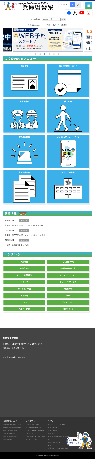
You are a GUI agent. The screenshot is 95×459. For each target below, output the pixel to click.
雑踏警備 (24, 262)
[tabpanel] (48, 39)
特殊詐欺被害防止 (68, 268)
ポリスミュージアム (68, 275)
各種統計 (24, 296)
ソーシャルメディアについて (35, 436)
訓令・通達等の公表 (10, 430)
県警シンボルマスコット (56, 442)
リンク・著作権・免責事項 (35, 430)
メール (68, 296)
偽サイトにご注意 (32, 439)
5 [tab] (54, 54)
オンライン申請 (24, 289)
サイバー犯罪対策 (24, 275)
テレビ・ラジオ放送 (68, 282)
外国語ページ (68, 309)
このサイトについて (32, 424)
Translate (63, 25)
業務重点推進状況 (9, 433)
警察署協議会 (7, 439)
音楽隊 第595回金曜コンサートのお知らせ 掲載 (25, 235)
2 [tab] (40, 54)
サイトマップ (30, 433)
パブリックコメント (68, 302)
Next (80, 40)
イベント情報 (52, 427)
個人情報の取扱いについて (35, 427)
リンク (50, 445)
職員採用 (68, 289)
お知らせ (24, 282)
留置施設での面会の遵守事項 (58, 448)
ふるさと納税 (24, 309)
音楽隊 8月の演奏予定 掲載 (16, 245)
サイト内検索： (35, 19)
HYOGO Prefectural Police (45, 455)
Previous (15, 40)
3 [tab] (44, 54)
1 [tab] (35, 54)
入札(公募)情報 (68, 262)
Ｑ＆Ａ (24, 302)
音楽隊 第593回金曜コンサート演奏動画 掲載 (24, 225)
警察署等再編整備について (12, 424)
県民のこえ (52, 433)
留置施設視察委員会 (10, 436)
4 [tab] (49, 54)
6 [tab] (58, 54)
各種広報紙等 (52, 430)
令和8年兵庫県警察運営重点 (12, 427)
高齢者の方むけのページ (56, 424)
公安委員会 (24, 268)
